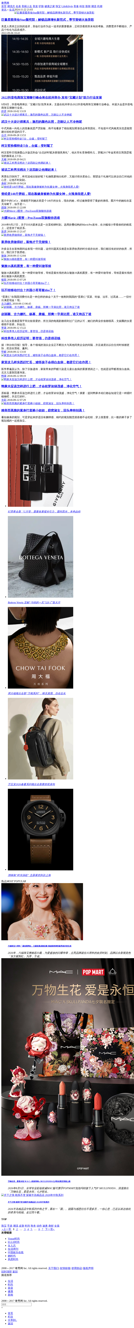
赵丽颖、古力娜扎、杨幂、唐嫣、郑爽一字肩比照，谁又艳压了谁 (46, 314)
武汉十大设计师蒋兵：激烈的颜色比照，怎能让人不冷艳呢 (41, 121)
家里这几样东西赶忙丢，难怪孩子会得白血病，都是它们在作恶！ (46, 362)
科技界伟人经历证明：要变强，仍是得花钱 (30, 338)
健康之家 (49, 6)
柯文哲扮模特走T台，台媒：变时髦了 (27, 145)
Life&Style (67, 6)
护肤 (41, 6)
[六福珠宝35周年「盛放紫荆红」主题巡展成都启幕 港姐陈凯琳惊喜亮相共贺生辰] (42, 939)
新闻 (88, 6)
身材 (4, 183)
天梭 (4, 159)
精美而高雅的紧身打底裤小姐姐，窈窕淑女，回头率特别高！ (43, 410)
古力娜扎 (6, 303)
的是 (4, 111)
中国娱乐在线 (16, 1252)
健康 (10, 1291)
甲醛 (4, 351)
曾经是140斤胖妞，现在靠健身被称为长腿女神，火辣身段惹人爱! (46, 194)
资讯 (4, 9)
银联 (4, 279)
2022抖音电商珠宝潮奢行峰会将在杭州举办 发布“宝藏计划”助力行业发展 (51, 97)
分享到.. (12, 1320)
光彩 (4, 400)
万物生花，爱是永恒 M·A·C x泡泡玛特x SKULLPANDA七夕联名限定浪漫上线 (39, 1181)
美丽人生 (27, 6)
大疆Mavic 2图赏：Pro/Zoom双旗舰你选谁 (30, 218)
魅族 (4, 255)
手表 (9, 1225)
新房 (4, 231)
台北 (4, 135)
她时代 (12, 1255)
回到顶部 (6, 1271)
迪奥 (45, 1225)
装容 (10, 1288)
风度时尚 (13, 1259)
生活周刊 (13, 1249)
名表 (18, 6)
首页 (4, 6)
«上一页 (6, 1229)
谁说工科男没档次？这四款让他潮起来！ (29, 169)
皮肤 (21, 1225)
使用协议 (76, 1268)
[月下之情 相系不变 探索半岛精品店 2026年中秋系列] (32, 1195)
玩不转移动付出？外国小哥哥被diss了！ (28, 290)
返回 (15, 1271)
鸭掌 (4, 376)
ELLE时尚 (14, 1242)
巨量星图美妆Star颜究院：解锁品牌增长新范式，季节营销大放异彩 (47, 19)
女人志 (12, 1245)
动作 (39, 1225)
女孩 (56, 1225)
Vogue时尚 (14, 1238)
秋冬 (33, 1225)
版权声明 (88, 1268)
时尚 (27, 1225)
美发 (35, 6)
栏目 (10, 1316)
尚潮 (99, 6)
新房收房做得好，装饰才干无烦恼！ (26, 242)
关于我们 (53, 1268)
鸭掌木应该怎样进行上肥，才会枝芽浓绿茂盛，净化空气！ (41, 386)
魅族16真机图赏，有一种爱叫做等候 (26, 266)
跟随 (4, 207)
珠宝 (58, 6)
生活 (11, 9)
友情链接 (65, 1268)
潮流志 (11, 6)
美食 (76, 6)
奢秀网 (5, 2)
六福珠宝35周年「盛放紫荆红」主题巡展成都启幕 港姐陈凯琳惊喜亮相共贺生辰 (39, 946)
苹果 (4, 327)
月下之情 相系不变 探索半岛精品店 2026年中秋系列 (28, 1202)
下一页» (49, 1229)
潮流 (93, 6)
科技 (82, 6)
